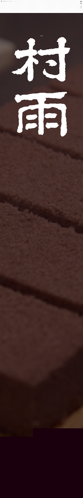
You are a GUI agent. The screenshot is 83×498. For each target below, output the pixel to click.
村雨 (41, 86)
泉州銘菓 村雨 (4, 1)
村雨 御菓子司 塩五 (1, 1)
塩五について (11, 1)
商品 (7, 1)
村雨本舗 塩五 (81, 2)
